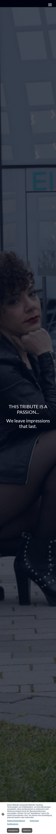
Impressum (34, 821)
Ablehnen (27, 830)
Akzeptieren (13, 830)
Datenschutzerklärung (16, 821)
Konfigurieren (12, 824)
